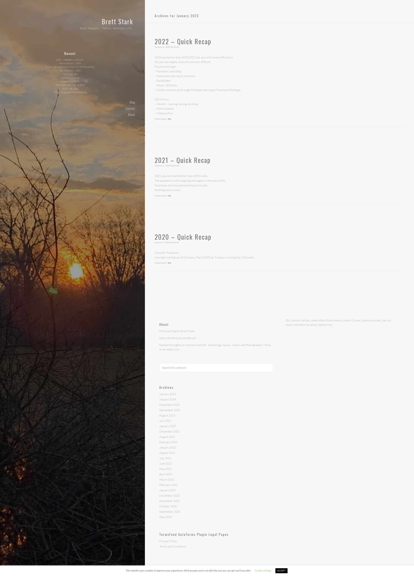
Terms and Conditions (172, 546)
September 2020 (169, 511)
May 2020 (165, 517)
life (169, 119)
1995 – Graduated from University (70, 92)
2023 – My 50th (70, 88)
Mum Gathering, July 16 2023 (70, 85)
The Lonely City (70, 74)
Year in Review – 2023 (70, 70)
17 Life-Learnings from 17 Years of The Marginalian (70, 66)
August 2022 (167, 437)
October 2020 (168, 506)
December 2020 (169, 495)
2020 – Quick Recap (183, 237)
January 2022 (167, 447)
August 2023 (167, 415)
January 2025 (167, 394)
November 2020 (169, 501)
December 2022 (169, 431)
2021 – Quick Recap (183, 160)
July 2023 (165, 420)
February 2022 (168, 442)
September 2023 (169, 410)
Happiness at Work (70, 77)
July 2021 (165, 458)
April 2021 (166, 474)
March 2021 (166, 479)
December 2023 (169, 404)
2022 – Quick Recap (183, 41)
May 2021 (165, 469)
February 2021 (168, 485)
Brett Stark (117, 21)
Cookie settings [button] (263, 570)
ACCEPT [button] (281, 570)
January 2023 (167, 426)
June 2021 (165, 463)
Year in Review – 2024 (70, 63)
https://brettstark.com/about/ (177, 338)
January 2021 (167, 490)
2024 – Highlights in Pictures (70, 59)
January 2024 (167, 399)
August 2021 (167, 453)
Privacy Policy (168, 541)
